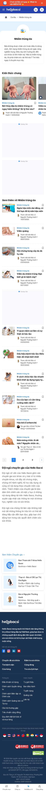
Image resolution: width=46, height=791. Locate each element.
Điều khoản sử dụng (10, 682)
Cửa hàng (6, 669)
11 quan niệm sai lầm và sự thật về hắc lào (29, 332)
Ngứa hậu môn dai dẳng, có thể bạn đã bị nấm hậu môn (30, 209)
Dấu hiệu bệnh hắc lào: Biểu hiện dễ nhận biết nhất (30, 355)
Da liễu (13, 17)
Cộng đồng (29, 665)
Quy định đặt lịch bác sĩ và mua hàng (11, 718)
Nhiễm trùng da (25, 17)
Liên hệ (26, 699)
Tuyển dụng (28, 691)
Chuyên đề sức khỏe (11, 660)
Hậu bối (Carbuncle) (27, 422)
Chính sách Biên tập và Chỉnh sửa (11, 694)
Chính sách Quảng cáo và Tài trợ (12, 702)
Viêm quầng (22, 231)
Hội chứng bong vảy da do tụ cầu (29, 252)
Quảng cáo (28, 695)
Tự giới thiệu (29, 682)
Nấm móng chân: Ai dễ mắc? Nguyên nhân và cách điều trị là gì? (28, 442)
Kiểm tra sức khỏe (32, 660)
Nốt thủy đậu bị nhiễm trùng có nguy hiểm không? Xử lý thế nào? (18, 107)
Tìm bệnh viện (8, 665)
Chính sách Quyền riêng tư (12, 687)
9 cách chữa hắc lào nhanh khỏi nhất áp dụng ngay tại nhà (30, 378)
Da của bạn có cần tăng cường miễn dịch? (28, 401)
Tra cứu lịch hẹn (31, 669)
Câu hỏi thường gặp (10, 708)
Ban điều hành (29, 686)
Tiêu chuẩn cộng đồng (11, 712)
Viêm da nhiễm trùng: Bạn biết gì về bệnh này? (29, 275)
